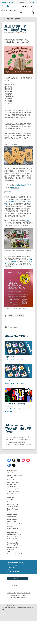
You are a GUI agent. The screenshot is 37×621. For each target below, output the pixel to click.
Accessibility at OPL (14, 489)
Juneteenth (8, 411)
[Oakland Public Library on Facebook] (9, 460)
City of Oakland (12, 585)
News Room (11, 521)
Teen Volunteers (13, 506)
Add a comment (14, 327)
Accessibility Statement (18, 595)
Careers (10, 477)
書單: (11, 202)
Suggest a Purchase (14, 491)
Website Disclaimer (13, 528)
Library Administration (14, 475)
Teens (22, 360)
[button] (2, 6)
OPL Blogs (6, 19)
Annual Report (12, 517)
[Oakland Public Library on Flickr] (18, 460)
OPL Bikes (10, 551)
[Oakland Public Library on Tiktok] (13, 465)
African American (24, 409)
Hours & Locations (13, 482)
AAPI (11, 316)
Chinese (19, 316)
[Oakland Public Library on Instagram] (23, 460)
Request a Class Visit (14, 554)
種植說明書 (15, 188)
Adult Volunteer (12, 504)
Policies (10, 526)
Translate (31, 2)
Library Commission (14, 534)
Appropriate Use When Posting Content (17, 441)
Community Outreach (14, 545)
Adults (7, 360)
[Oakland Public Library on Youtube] (28, 460)
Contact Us (17, 578)
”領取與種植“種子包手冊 (22, 185)
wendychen (10, 32)
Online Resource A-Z (14, 524)
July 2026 (8, 380)
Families (12, 360)
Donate (9, 502)
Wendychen (15, 19)
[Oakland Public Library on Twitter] (13, 460)
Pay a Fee (10, 493)
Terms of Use (11, 593)
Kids (17, 360)
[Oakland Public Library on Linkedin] (9, 465)
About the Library (13, 473)
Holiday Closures (13, 480)
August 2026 (9, 357)
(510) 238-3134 (13, 572)
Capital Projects (12, 519)
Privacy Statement (23, 593)
